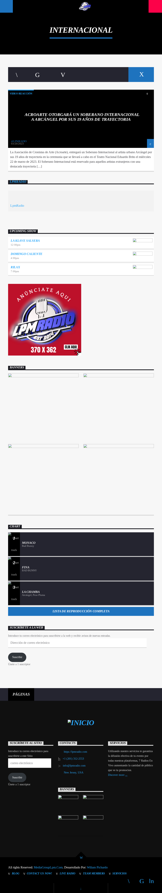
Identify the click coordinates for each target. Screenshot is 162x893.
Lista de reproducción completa (81, 611)
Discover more (116, 774)
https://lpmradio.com (75, 751)
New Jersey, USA (73, 772)
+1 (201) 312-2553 (73, 758)
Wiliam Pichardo (97, 867)
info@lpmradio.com (74, 765)
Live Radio (67, 873)
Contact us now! (39, 873)
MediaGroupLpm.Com (48, 867)
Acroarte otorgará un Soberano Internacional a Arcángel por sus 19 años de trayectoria (82, 117)
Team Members (94, 873)
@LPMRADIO (19, 141)
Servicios (119, 873)
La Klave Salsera (25, 240)
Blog (15, 873)
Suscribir (17, 657)
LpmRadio (18, 182)
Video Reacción (21, 93)
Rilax (15, 267)
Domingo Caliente (26, 254)
